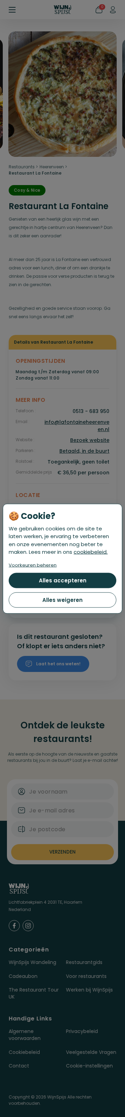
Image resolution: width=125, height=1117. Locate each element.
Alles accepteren (62, 580)
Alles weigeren (62, 599)
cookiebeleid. (91, 552)
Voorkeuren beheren (33, 564)
